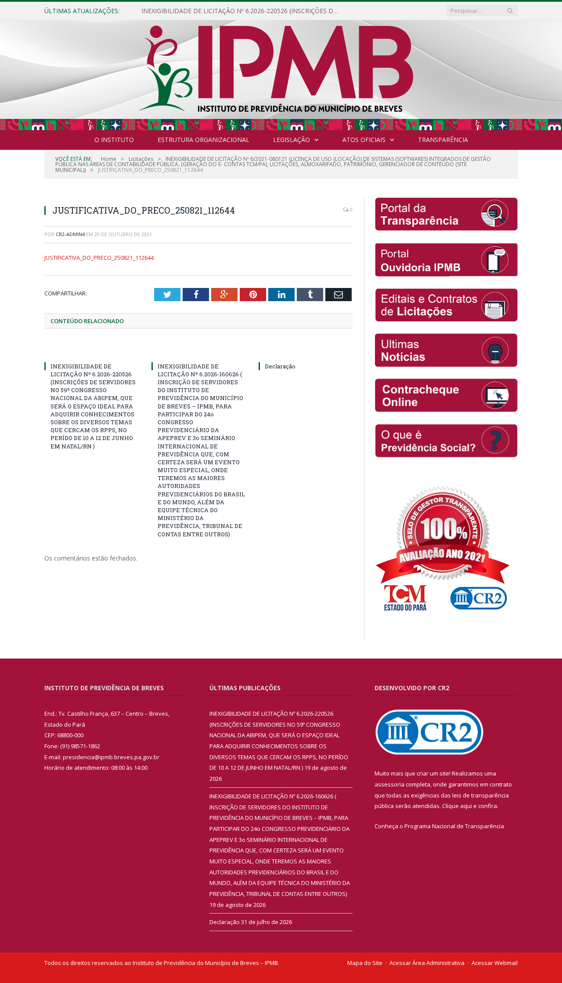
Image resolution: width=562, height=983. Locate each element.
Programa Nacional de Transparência (454, 826)
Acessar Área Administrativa (427, 963)
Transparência (443, 139)
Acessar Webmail (495, 963)
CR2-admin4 (70, 234)
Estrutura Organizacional (203, 139)
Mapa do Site (364, 963)
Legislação (291, 139)
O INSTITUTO (114, 139)
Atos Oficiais (363, 139)
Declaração (280, 366)
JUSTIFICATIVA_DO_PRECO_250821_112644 (99, 258)
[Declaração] (306, 350)
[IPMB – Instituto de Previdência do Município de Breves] (281, 73)
